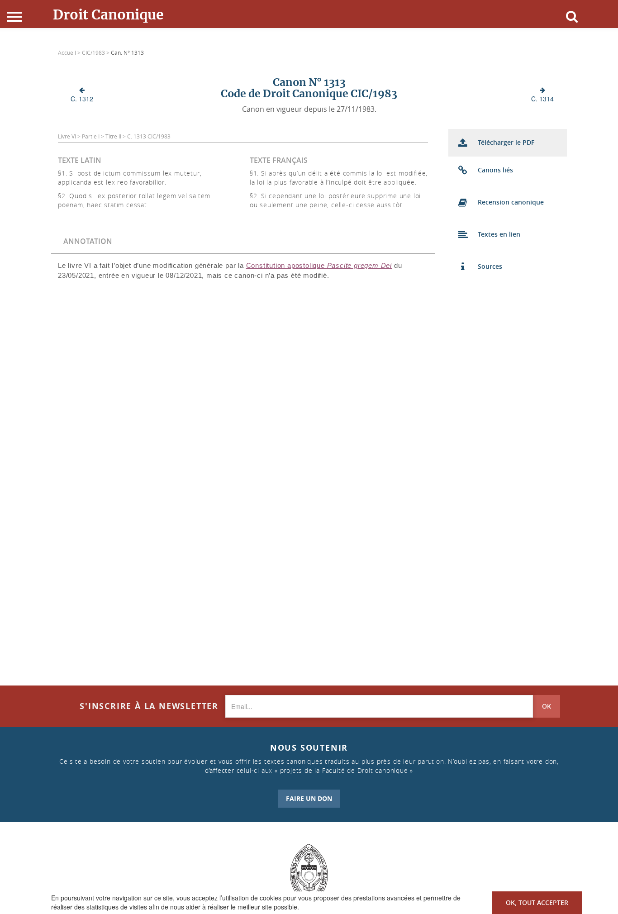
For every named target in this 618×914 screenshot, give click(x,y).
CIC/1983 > (96, 52)
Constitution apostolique (319, 265)
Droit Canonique (108, 14)
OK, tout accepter (537, 902)
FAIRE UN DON (309, 798)
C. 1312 (82, 98)
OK (546, 706)
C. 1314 (542, 98)
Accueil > (70, 52)
